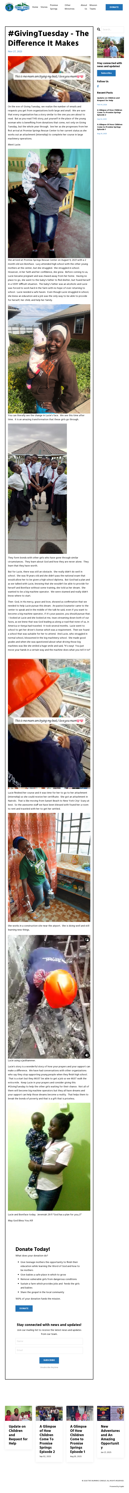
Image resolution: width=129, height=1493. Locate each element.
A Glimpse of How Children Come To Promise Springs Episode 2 (109, 112)
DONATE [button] (114, 7)
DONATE (24, 1308)
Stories (44, 7)
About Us (84, 7)
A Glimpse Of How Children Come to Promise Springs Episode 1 (109, 127)
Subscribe (106, 73)
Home (35, 7)
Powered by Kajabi (117, 1486)
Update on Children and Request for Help (108, 99)
